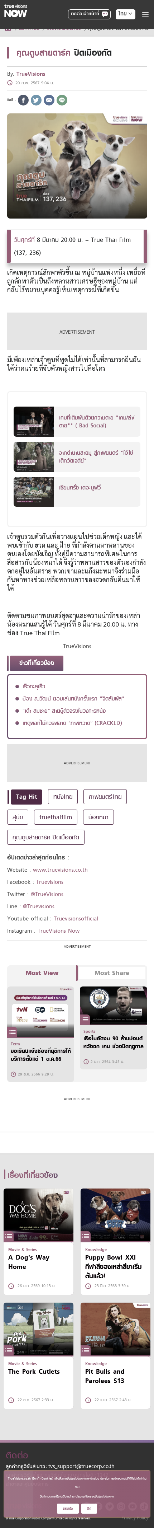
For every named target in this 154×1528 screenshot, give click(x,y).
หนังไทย (62, 796)
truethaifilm (55, 817)
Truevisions (49, 882)
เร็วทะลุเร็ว (34, 686)
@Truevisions (38, 906)
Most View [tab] (42, 973)
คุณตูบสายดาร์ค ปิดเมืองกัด (46, 837)
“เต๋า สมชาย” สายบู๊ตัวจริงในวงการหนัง (64, 711)
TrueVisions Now (59, 931)
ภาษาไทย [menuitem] (118, 29)
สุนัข (18, 817)
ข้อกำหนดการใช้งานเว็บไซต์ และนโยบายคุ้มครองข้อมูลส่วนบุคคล (77, 1496)
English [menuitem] (120, 40)
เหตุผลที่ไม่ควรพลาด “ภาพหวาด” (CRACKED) (72, 723)
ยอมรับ (68, 1508)
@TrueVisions (47, 894)
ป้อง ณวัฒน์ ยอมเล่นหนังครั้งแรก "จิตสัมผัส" (74, 698)
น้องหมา (98, 817)
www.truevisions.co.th (60, 870)
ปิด (89, 1508)
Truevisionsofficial (76, 918)
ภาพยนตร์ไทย (105, 796)
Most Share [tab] (112, 973)
